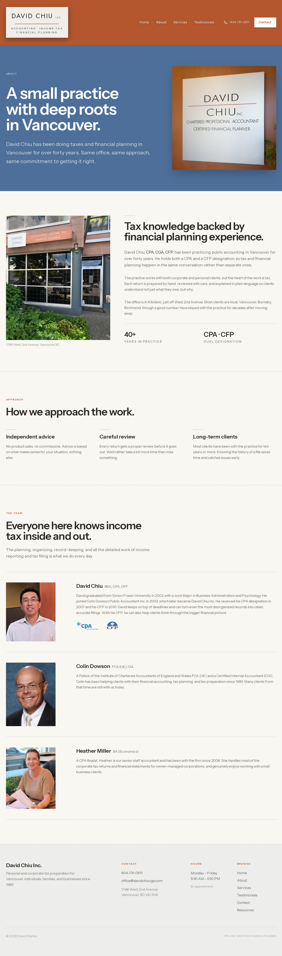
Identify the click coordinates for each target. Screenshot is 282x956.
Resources (245, 910)
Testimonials (204, 22)
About (161, 22)
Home (144, 22)
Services (180, 22)
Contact (265, 22)
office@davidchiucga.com (141, 881)
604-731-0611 (239, 22)
